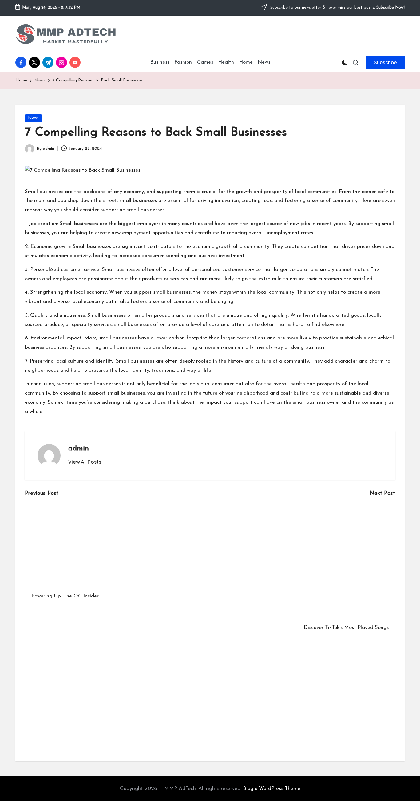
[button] (385, 62)
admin (78, 448)
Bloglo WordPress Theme (271, 788)
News (33, 118)
